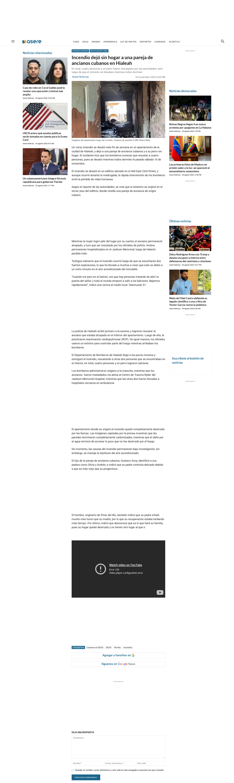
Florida (117, 647)
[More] (124, 672)
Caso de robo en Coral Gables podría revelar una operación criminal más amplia (44, 91)
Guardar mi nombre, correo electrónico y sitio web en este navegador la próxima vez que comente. (119, 770)
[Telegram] (118, 672)
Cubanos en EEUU (95, 647)
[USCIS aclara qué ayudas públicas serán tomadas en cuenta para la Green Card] (45, 116)
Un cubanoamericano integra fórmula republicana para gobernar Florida (44, 180)
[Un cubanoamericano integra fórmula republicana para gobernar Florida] (45, 161)
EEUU (108, 647)
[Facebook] (93, 672)
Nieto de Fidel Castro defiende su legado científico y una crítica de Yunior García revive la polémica (188, 301)
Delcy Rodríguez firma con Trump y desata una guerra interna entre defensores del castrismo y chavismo (190, 258)
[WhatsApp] (112, 672)
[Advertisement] (117, 19)
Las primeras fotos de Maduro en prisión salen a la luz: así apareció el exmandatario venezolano (189, 168)
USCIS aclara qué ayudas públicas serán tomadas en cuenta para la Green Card (45, 136)
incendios (127, 647)
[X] (99, 672)
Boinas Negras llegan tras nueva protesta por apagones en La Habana (190, 126)
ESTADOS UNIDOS (80, 51)
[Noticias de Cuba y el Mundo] (31, 41)
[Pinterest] (105, 672)
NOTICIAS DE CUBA (99, 51)
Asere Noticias (28, 98)
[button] (222, 41)
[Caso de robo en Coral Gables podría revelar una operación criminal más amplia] (45, 70)
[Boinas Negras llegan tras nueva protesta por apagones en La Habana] (190, 108)
